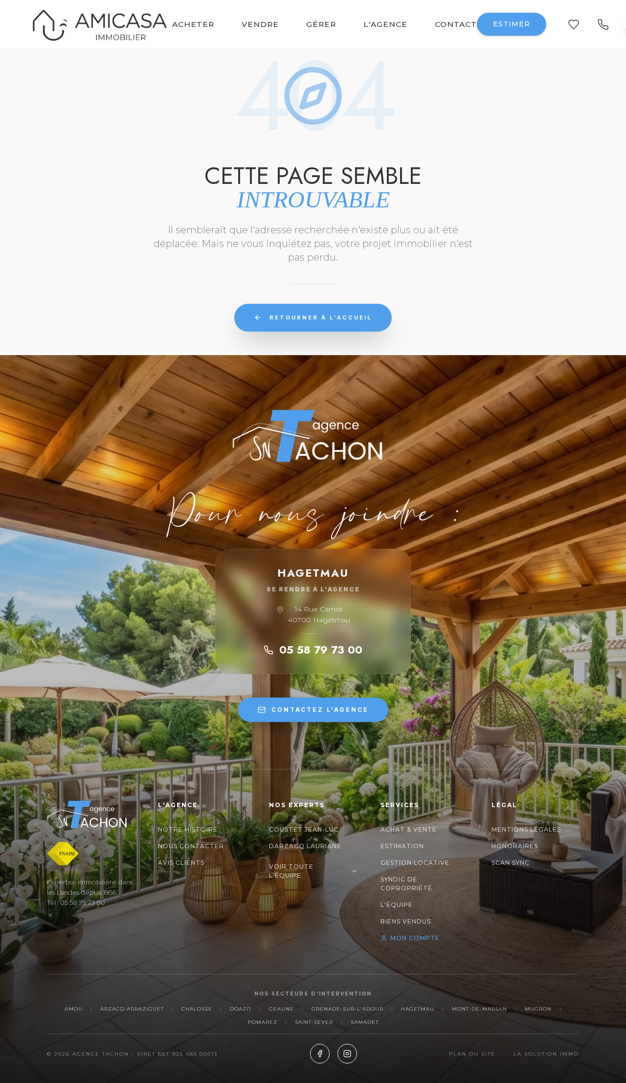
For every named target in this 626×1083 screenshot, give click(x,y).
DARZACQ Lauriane (305, 846)
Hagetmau (417, 1009)
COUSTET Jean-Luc (304, 829)
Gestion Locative (414, 862)
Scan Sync (511, 862)
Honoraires (515, 846)
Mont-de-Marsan (479, 1009)
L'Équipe (396, 904)
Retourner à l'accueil (320, 317)
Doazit (240, 1009)
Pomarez (262, 1022)
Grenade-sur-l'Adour (347, 1009)
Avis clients (181, 862)
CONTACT (456, 24)
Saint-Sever (314, 1022)
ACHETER (193, 24)
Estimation (402, 846)
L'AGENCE (385, 24)
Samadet (365, 1022)
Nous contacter (191, 846)
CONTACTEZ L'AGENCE (320, 709)
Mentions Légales (526, 829)
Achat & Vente (408, 829)
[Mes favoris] (573, 24)
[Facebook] (320, 1053)
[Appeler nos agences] (603, 24)
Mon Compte (415, 938)
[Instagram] (347, 1053)
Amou (74, 1009)
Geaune (281, 1009)
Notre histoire (188, 829)
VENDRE (260, 24)
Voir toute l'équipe (291, 871)
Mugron (538, 1009)
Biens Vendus (405, 921)
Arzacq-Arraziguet (132, 1009)
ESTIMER (511, 24)
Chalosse (196, 1009)
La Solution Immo (546, 1054)
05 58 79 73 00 (320, 649)
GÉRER (321, 24)
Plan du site (472, 1054)
